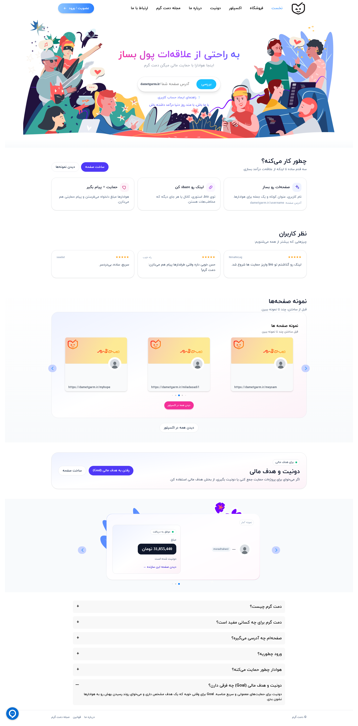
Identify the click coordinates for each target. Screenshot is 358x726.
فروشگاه (256, 8)
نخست (277, 8)
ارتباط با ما (139, 8)
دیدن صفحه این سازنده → (159, 567)
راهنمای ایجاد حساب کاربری (177, 97)
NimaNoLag (235, 257)
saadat (61, 257)
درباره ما (195, 8)
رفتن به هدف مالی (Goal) (111, 470)
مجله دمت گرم (168, 8)
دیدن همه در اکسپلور (179, 405)
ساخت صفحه (94, 167)
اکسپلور (235, 8)
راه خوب (147, 257)
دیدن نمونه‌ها (65, 167)
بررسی (206, 84)
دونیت (215, 8)
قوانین (77, 717)
